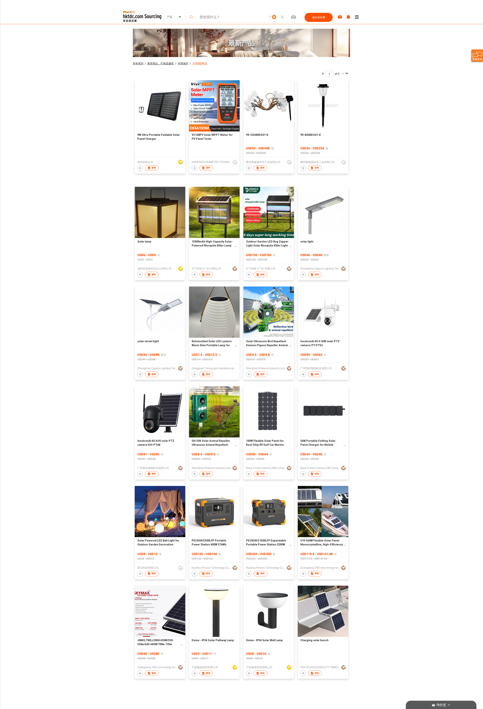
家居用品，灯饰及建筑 (160, 63)
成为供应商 (318, 17)
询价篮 (441, 705)
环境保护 (183, 63)
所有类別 (138, 63)
